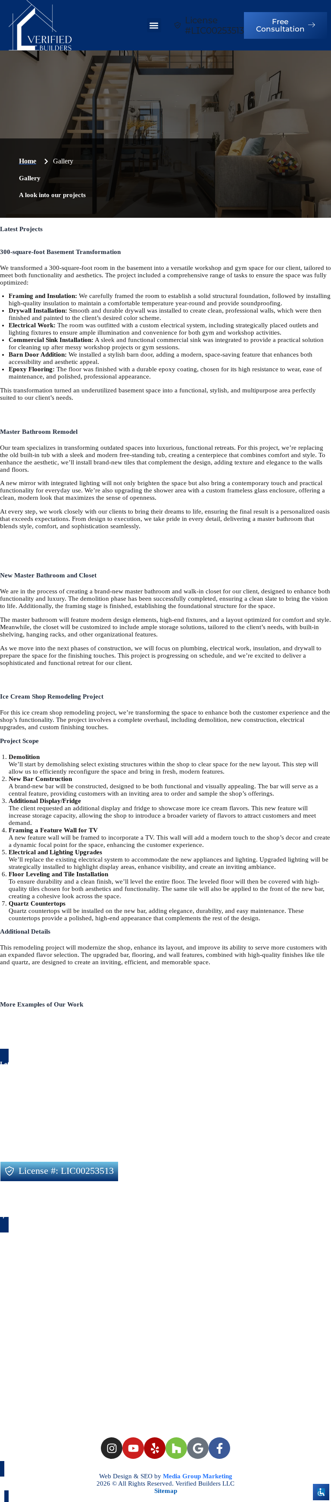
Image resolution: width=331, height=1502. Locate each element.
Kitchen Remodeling (114, 1138)
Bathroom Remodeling (39, 1138)
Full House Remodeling (151, 1122)
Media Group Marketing (196, 1476)
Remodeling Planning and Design (55, 1122)
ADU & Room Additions (192, 1138)
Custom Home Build (227, 1122)
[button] (154, 25)
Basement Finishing (34, 1153)
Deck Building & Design (274, 1138)
